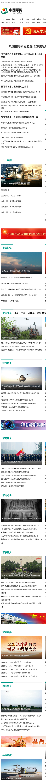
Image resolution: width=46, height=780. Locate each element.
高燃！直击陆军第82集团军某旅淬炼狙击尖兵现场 (18, 582)
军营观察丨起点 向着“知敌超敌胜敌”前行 (15, 407)
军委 (21, 19)
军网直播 (7, 632)
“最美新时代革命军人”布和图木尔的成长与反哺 (17, 400)
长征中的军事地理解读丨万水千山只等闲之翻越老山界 (19, 536)
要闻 (8, 19)
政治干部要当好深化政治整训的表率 (13, 482)
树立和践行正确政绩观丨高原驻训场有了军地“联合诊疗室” (21, 343)
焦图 (13, 19)
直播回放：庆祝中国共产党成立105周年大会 (16, 662)
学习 (2, 19)
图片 (39, 22)
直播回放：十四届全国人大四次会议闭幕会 (15, 673)
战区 (27, 19)
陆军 (39, 19)
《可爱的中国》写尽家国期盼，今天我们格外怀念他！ (19, 529)
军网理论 (7, 438)
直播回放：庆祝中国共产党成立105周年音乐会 (17, 666)
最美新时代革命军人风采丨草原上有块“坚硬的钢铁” (18, 403)
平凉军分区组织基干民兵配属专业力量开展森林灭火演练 (20, 726)
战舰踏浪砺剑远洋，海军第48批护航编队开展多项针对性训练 (21, 387)
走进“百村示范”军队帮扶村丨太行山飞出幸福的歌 (17, 346)
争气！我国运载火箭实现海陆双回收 (14, 183)
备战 (33, 19)
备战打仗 (7, 247)
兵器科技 (7, 758)
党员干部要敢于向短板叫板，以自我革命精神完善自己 (19, 475)
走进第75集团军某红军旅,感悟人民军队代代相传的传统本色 (21, 350)
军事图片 (7, 552)
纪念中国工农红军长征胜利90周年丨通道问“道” (17, 532)
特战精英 (7, 363)
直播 (33, 22)
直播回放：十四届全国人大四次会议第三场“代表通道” (19, 676)
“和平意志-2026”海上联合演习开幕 (13, 410)
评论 (8, 22)
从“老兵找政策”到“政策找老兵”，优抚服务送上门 (17, 723)
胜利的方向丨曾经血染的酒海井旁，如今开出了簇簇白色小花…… (21, 577)
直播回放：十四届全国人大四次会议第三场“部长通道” (19, 669)
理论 (2, 22)
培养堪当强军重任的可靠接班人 (13, 462)
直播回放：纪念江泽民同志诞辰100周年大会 (17, 655)
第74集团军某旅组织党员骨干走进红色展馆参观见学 (19, 586)
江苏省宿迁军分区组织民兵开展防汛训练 (16, 709)
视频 (27, 22)
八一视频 (7, 160)
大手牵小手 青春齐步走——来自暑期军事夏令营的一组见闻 (21, 716)
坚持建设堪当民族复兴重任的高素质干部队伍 (16, 479)
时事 (13, 22)
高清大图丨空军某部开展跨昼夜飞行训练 (16, 271)
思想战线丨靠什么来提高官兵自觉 (12, 486)
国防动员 (7, 685)
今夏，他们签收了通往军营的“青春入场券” (15, 730)
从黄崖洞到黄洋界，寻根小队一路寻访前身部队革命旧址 (20, 525)
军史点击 (7, 495)
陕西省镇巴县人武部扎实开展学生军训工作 (15, 719)
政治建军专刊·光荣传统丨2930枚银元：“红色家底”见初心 (21, 519)
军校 (21, 22)
